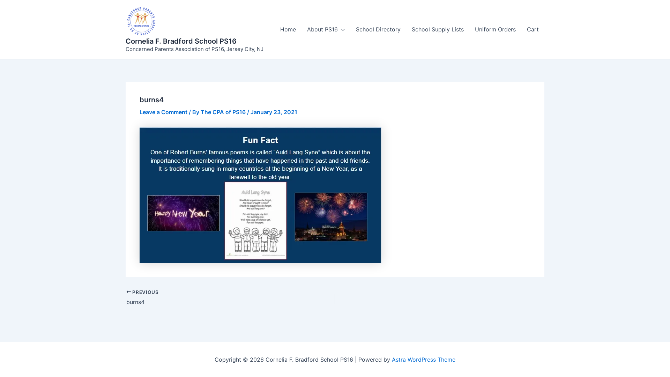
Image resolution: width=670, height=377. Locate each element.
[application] (341, 29)
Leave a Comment (163, 112)
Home (288, 29)
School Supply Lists (438, 29)
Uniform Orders (495, 29)
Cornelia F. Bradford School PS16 (181, 41)
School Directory (378, 29)
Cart (533, 29)
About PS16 (322, 29)
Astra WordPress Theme (423, 359)
